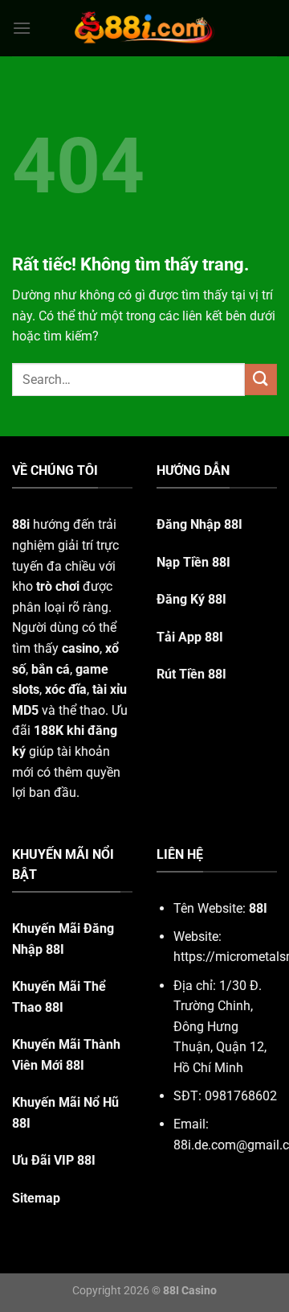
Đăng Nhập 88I (199, 524)
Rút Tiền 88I (191, 674)
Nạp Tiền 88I (193, 562)
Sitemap (36, 1198)
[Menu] (21, 27)
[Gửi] (261, 379)
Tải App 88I (190, 637)
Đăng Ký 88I (191, 599)
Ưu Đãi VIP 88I (54, 1160)
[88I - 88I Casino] (144, 28)
